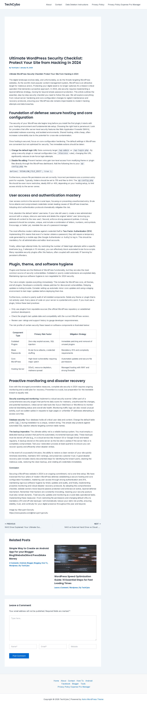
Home (56, 681)
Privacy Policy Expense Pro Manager (124, 4)
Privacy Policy (98, 4)
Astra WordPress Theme (92, 699)
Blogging (37, 563)
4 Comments (14, 563)
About (48, 4)
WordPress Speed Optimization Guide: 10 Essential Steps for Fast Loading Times (73, 580)
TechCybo (12, 4)
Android (23, 563)
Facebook (65, 684)
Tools (83, 684)
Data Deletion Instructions (77, 4)
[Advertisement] (52, 38)
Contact (58, 4)
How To (45, 563)
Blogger (30, 563)
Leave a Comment (61, 588)
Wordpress (13, 566)
